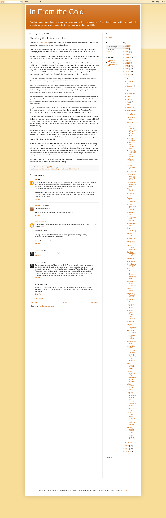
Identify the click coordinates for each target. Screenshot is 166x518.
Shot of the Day (130, 269)
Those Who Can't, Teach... (130, 306)
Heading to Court (130, 234)
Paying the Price (130, 409)
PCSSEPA (38, 250)
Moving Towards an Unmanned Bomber (131, 207)
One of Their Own (131, 118)
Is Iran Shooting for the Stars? (131, 386)
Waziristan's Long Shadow (131, 337)
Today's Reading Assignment (131, 199)
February (130, 110)
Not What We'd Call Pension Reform (131, 429)
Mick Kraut (39, 222)
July (128, 96)
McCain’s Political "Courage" (131, 160)
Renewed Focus (130, 123)
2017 (127, 49)
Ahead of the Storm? (131, 347)
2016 (127, 52)
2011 (127, 66)
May (128, 102)
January (130, 442)
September (130, 89)
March (129, 108)
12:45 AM (38, 256)
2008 (127, 74)
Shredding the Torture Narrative (131, 379)
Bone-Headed (131, 172)
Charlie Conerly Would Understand (131, 415)
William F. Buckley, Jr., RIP (131, 167)
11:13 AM (38, 294)
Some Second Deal (131, 342)
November (130, 81)
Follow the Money (130, 190)
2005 (127, 451)
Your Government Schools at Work (131, 275)
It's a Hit (129, 228)
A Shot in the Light (131, 224)
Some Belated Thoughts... (131, 265)
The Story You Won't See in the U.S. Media (131, 177)
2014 (127, 57)
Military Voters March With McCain (131, 295)
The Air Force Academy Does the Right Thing (131, 353)
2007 (127, 446)
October (130, 86)
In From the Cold (57, 12)
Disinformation (131, 261)
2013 (127, 60)
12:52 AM (38, 278)
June (129, 99)
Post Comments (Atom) (46, 306)
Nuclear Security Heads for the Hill (131, 365)
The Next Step (131, 231)
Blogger (125, 490)
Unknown (113, 65)
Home (65, 302)
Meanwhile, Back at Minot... (130, 312)
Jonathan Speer (40, 206)
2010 (127, 69)
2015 (127, 54)
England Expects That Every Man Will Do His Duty (131, 131)
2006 (127, 449)
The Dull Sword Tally (131, 317)
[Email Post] (56, 167)
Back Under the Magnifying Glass (131, 145)
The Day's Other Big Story (131, 373)
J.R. (36, 179)
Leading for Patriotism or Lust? (131, 422)
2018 (127, 46)
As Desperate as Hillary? (131, 139)
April (129, 105)
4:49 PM (37, 244)
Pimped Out (131, 321)
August (129, 93)
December (130, 77)
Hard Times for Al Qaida (131, 331)
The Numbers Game (131, 404)
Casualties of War (131, 242)
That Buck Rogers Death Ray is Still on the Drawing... (131, 396)
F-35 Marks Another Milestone (131, 437)
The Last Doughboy (131, 359)
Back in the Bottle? (130, 213)
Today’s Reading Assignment (131, 247)
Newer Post (34, 302)
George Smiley (112, 61)
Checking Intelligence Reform (131, 253)
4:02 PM (37, 215)
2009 (127, 71)
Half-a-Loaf (130, 258)
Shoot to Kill (131, 238)
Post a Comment (38, 298)
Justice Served (130, 289)
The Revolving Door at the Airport (131, 184)
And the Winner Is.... (131, 114)
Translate (114, 52)
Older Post (94, 302)
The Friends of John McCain (131, 219)
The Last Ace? (131, 286)
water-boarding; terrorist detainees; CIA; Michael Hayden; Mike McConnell (57, 169)
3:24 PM (37, 199)
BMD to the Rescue (130, 282)
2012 (127, 63)
